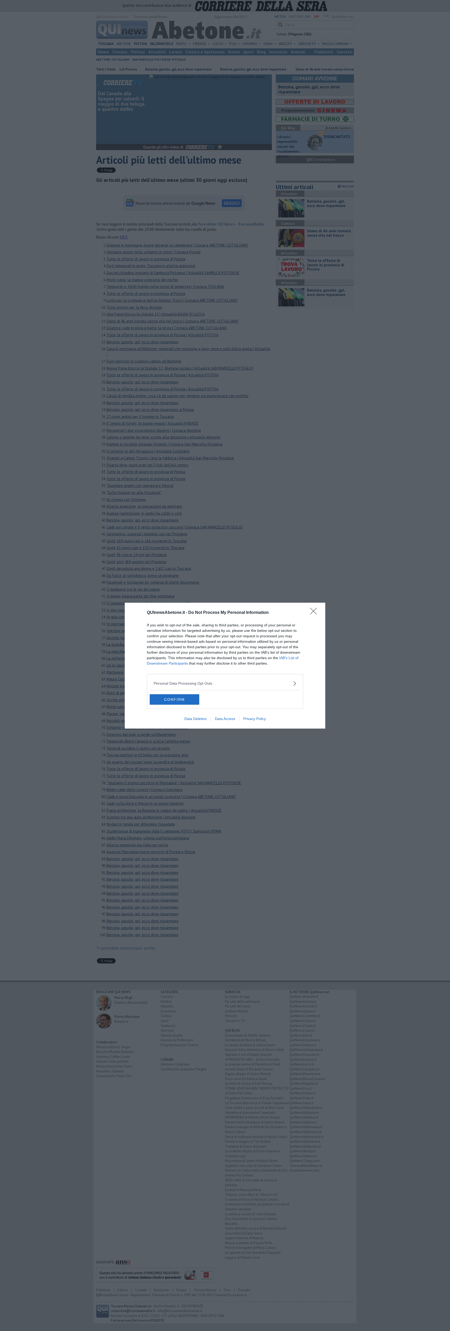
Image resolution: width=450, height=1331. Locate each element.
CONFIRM (174, 699)
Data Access (225, 719)
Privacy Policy (254, 719)
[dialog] (225, 666)
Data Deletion (195, 719)
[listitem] (225, 683)
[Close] (315, 613)
